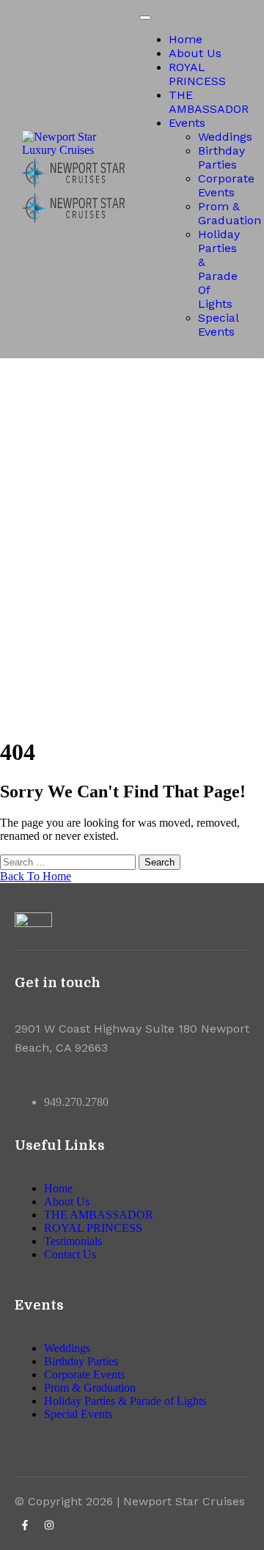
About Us (195, 53)
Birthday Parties (221, 157)
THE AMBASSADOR (209, 102)
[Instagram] (49, 1525)
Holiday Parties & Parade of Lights (219, 269)
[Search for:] (69, 861)
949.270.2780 (76, 1102)
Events (187, 123)
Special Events (218, 325)
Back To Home (35, 876)
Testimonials (73, 1241)
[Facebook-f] (25, 1525)
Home (185, 39)
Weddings (225, 137)
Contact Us (70, 1254)
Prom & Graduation (229, 213)
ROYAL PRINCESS (197, 74)
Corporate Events (226, 185)
